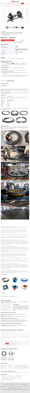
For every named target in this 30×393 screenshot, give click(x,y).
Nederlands (11, 386)
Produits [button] (9, 3)
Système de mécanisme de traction (18, 366)
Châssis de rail (2, 366)
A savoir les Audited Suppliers (12, 384)
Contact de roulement (13, 377)
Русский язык (3, 386)
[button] (1, 1)
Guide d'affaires (20, 384)
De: (4, 332)
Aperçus (17, 384)
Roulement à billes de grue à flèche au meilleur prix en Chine (4, 358)
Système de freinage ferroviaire (25, 366)
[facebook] (23, 384)
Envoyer (7, 343)
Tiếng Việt (22, 386)
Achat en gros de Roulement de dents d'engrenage (7, 379)
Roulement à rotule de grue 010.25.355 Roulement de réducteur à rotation (11, 358)
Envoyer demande (7, 40)
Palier (14, 5)
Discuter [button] (23, 40)
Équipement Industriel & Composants (7, 5)
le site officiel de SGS (19, 301)
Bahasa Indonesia (26, 386)
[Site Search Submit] (22, 3)
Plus (1, 381)
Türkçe (19, 386)
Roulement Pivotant (17, 5)
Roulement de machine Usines (5, 377)
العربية (8, 386)
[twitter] (25, 384)
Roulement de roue (19, 377)
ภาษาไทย (17, 386)
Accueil (1, 5)
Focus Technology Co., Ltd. (15, 388)
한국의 (6, 386)
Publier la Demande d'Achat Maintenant (10, 344)
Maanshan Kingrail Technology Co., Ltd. (7, 34)
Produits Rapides (6, 384)
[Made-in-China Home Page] (15, 1)
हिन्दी (14, 386)
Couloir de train (10, 366)
